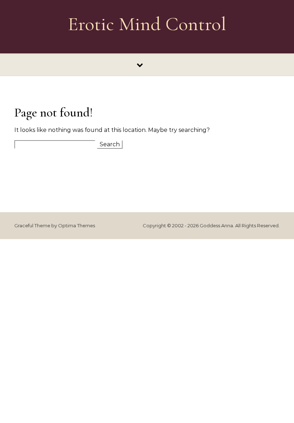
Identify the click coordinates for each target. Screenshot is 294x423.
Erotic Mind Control (147, 23)
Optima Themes (76, 225)
